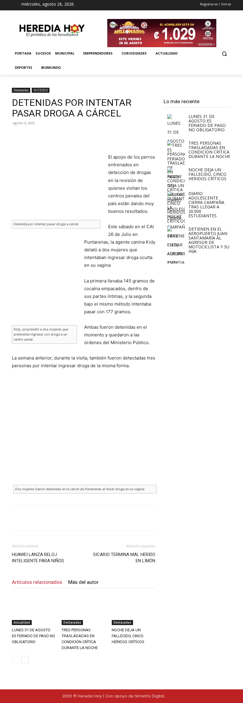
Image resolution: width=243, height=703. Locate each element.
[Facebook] (109, 5)
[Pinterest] (82, 136)
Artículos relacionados (37, 582)
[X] (130, 5)
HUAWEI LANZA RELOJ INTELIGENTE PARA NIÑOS (38, 557)
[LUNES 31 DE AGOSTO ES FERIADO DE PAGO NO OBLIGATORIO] (33, 610)
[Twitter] (220, 696)
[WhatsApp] (95, 136)
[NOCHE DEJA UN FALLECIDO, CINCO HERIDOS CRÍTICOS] (133, 610)
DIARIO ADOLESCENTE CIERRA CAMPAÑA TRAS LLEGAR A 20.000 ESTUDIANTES (206, 204)
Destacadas (21, 90)
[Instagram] (119, 5)
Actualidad (22, 622)
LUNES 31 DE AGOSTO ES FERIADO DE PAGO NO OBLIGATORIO (33, 636)
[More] (109, 136)
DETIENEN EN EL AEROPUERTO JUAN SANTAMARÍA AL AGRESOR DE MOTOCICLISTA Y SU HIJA (208, 240)
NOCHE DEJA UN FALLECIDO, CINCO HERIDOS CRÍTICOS (128, 636)
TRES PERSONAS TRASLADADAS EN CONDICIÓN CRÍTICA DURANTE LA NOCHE (209, 150)
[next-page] (25, 659)
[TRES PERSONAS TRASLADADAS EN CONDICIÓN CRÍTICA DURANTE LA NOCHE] (83, 610)
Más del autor (83, 582)
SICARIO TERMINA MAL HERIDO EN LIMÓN (124, 557)
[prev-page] (15, 659)
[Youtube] (140, 5)
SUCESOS (40, 90)
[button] (224, 53)
